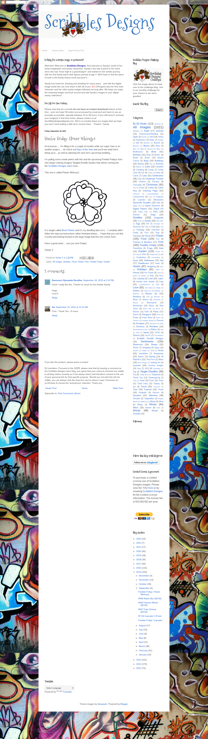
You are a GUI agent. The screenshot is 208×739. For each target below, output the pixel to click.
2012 (139, 668)
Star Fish (150, 359)
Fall (153, 226)
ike (53, 307)
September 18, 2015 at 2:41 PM (98, 280)
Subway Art (155, 362)
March (142, 646)
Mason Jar (151, 293)
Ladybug (140, 279)
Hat (161, 260)
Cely (140, 179)
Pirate (135, 318)
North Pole (147, 309)
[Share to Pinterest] (92, 257)
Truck (160, 389)
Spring (152, 356)
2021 (139, 547)
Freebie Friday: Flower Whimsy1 (149, 593)
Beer (134, 149)
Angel (146, 131)
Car (142, 173)
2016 (139, 568)
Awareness (141, 140)
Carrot (135, 176)
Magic (158, 288)
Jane (159, 273)
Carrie (157, 173)
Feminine (156, 230)
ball (137, 143)
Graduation (141, 257)
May (141, 638)
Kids (152, 276)
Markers (136, 294)
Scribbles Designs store (60, 166)
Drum (139, 221)
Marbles (157, 291)
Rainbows (140, 327)
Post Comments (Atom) (69, 393)
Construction (138, 197)
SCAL (157, 332)
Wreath (155, 411)
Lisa (161, 281)
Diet (158, 203)
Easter (148, 220)
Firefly (135, 233)
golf (162, 254)
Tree (135, 389)
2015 (139, 572)
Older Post (118, 388)
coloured (136, 194)
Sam (137, 332)
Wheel (152, 402)
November (144, 580)
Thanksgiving (154, 378)
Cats (144, 175)
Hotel (157, 270)
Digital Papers (140, 208)
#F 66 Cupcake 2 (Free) (150, 616)
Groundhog (156, 257)
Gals (161, 248)
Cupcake (141, 200)
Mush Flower (68, 230)
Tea (134, 375)
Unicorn (156, 393)
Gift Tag (136, 254)
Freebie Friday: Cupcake (150, 620)
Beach (146, 145)
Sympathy (156, 368)
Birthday (137, 154)
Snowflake (143, 354)
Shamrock (138, 344)
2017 (139, 564)
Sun (139, 368)
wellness (144, 401)
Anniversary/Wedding (148, 134)
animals (159, 131)
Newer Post (50, 388)
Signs (156, 348)
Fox (157, 239)
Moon (135, 300)
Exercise (137, 227)
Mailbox (136, 291)
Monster (157, 297)
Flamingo (137, 236)
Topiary (156, 384)
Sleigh (144, 350)
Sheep (154, 344)
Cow (150, 197)
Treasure (156, 387)
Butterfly (159, 164)
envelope (156, 224)
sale (161, 329)
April (141, 642)
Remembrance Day (140, 329)
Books (157, 155)
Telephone (156, 375)
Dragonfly (158, 217)
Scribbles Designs (100, 22)
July (141, 629)
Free (87, 262)
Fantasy (140, 229)
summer (137, 365)
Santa (146, 332)
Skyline (135, 350)
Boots (147, 158)
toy (134, 387)
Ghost (157, 251)
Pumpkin (140, 323)
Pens (159, 314)
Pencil (135, 314)
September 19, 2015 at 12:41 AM (72, 307)
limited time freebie (145, 282)
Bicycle (150, 149)
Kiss (161, 276)
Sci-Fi (147, 335)
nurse (158, 309)
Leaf (150, 278)
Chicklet (155, 182)
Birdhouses (138, 152)
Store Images (142, 362)
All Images (57, 262)
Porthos (136, 320)
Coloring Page (150, 190)
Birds (153, 151)
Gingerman (154, 254)
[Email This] (81, 257)
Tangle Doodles (149, 371)
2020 (139, 551)
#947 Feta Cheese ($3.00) (147, 610)
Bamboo (147, 143)
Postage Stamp (147, 320)
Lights (160, 279)
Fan (161, 227)
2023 (139, 539)
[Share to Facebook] (89, 257)
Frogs (150, 248)
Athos (160, 137)
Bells (142, 149)
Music (151, 306)
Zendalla (136, 414)
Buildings (159, 160)
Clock (141, 188)
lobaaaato (102, 704)
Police (158, 318)
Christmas (152, 184)
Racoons (153, 323)
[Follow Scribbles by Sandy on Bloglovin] (146, 464)
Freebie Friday (96, 262)
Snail (152, 350)
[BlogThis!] (83, 257)
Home (44, 51)
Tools (151, 380)
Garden (107, 262)
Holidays (142, 269)
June (141, 633)
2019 (139, 555)
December (144, 575)
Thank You (138, 378)
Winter (153, 404)
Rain (161, 323)
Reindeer (153, 326)
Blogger (124, 704)
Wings (140, 405)
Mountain (156, 300)
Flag (157, 233)
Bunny (141, 163)
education (159, 221)
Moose (146, 300)
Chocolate (137, 185)
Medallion (137, 297)
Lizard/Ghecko (144, 284)
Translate (67, 692)
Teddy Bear (144, 375)
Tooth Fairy (142, 384)
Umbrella (142, 393)
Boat (148, 155)
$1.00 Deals (140, 123)
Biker (158, 149)
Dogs (153, 214)
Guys (135, 260)
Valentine (153, 395)
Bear (158, 146)
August (142, 625)
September (144, 588)
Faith (146, 227)
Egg (138, 223)
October (143, 584)
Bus (151, 164)
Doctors (136, 215)
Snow (160, 350)
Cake (147, 166)
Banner (157, 143)
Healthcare (143, 263)
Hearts (137, 266)
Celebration (157, 175)
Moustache (152, 303)
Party (155, 311)
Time (135, 380)
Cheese (142, 182)
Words (136, 410)
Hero (161, 266)
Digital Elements (152, 206)
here (150, 488)
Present (160, 320)
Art (151, 136)
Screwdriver (158, 335)
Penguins (146, 314)
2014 (139, 660)
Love (135, 287)
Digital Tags (143, 212)
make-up (147, 291)
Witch (135, 407)
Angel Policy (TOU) (76, 51)
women (148, 408)
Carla (150, 173)
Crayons (159, 197)
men (148, 297)
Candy (151, 170)
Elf (147, 224)
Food (143, 238)
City (134, 188)
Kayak (143, 276)
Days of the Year (84, 149)
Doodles (67, 262)
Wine (161, 402)
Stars (160, 359)
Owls (147, 312)
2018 (139, 559)
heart (157, 263)
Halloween (149, 260)
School (136, 335)
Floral (74, 262)
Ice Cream (148, 273)
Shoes (136, 348)
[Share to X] (86, 257)
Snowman (158, 353)
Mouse (135, 303)
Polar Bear (147, 318)
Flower (80, 262)
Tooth (161, 380)
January (143, 654)
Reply (54, 297)
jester (135, 276)
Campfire (159, 167)
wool (158, 408)
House (136, 272)
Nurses (136, 312)
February (143, 650)
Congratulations (153, 194)
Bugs (146, 160)
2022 (139, 543)
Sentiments (147, 341)
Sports (141, 357)
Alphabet (136, 131)
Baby (152, 140)
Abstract (157, 124)
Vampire (136, 398)
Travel (144, 386)
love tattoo (149, 288)
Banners (136, 146)
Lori (157, 284)
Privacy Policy (57, 51)
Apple (135, 137)
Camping (140, 170)
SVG (147, 368)
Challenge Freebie (154, 178)
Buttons (139, 167)
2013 (139, 664)
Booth (135, 158)
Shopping (146, 348)
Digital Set (159, 209)
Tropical (148, 389)
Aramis (144, 137)
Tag (134, 372)
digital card (137, 206)
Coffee (151, 188)
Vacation (137, 395)
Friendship (137, 248)
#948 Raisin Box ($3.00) (150, 598)
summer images (155, 365)
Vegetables (149, 398)
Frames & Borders (142, 242)
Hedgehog (151, 266)
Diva (155, 211)
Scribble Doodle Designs (150, 338)
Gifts (144, 254)
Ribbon (154, 329)
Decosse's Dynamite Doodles (67, 280)
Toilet (142, 380)
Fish (146, 233)
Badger (160, 140)
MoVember (137, 306)
